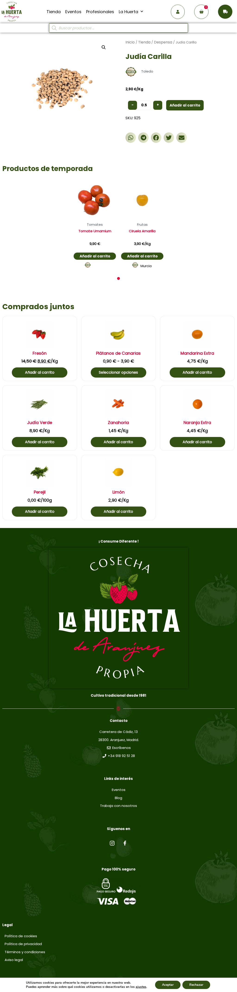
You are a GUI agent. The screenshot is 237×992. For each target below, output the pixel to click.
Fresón (40, 353)
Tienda (54, 11)
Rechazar (196, 985)
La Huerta (128, 11)
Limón (118, 492)
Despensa (163, 42)
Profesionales (100, 11)
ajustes (141, 987)
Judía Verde (39, 422)
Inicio (130, 42)
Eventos (73, 11)
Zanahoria (118, 422)
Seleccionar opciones (118, 372)
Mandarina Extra (197, 353)
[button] (130, 137)
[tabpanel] (94, 224)
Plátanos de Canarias (118, 353)
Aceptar (168, 985)
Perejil (40, 492)
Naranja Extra (197, 422)
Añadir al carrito (185, 105)
